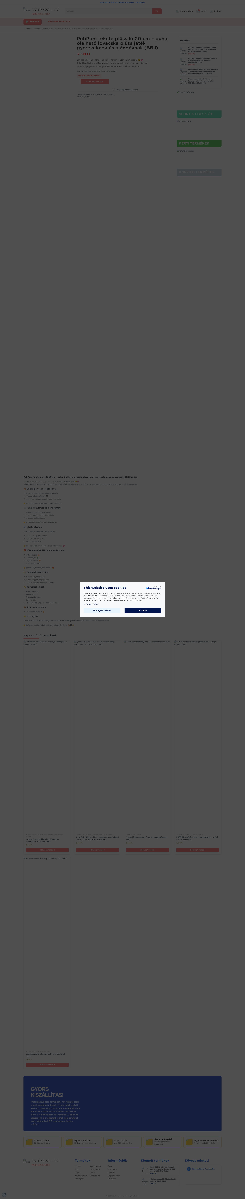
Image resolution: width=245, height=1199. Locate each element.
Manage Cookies (102, 610)
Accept (143, 610)
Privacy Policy (92, 604)
